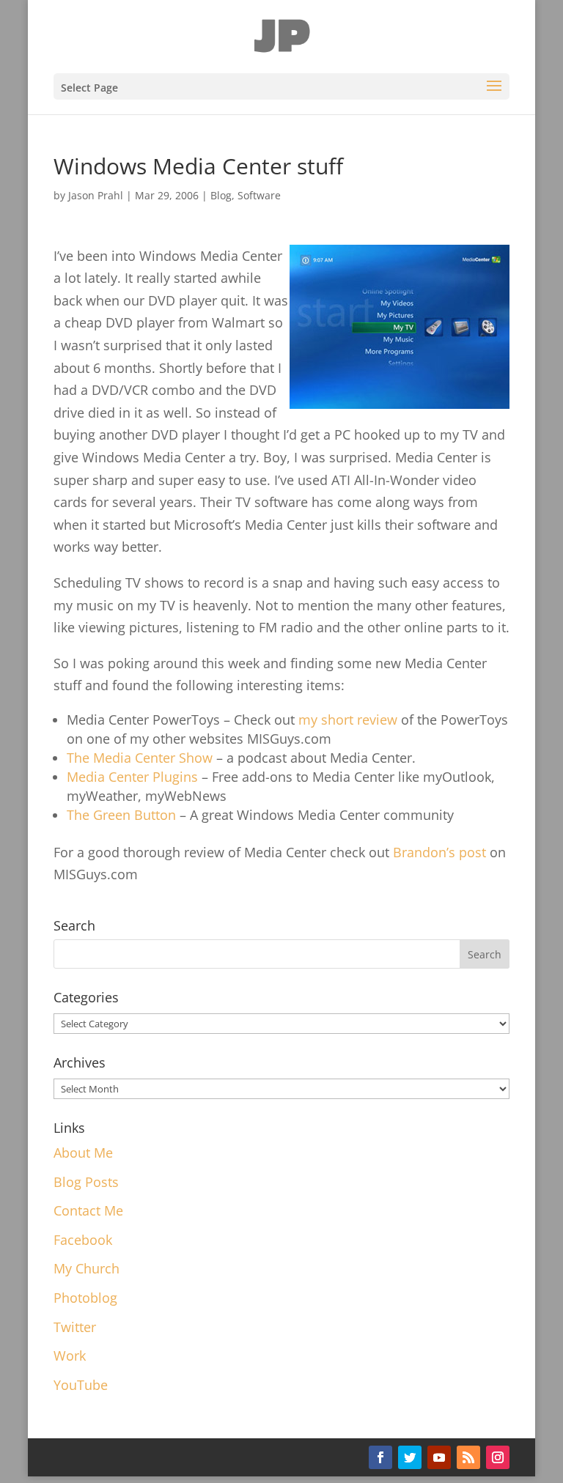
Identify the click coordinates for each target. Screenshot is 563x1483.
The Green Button (121, 815)
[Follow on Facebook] (380, 1457)
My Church (86, 1268)
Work (70, 1355)
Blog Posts (86, 1182)
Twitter (75, 1327)
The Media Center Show (140, 757)
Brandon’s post (439, 852)
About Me (83, 1152)
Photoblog (85, 1297)
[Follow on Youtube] (439, 1457)
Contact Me (88, 1210)
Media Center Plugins (134, 776)
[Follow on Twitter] (410, 1457)
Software (259, 195)
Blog (221, 195)
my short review (347, 719)
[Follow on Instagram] (497, 1457)
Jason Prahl (95, 195)
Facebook (83, 1240)
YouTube (81, 1385)
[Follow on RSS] (468, 1457)
